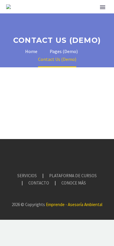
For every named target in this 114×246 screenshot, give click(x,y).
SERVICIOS (27, 176)
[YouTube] (60, 155)
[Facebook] (45, 155)
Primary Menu (102, 7)
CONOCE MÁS (73, 183)
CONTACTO (38, 183)
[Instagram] (53, 155)
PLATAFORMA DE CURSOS (73, 176)
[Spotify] (68, 155)
